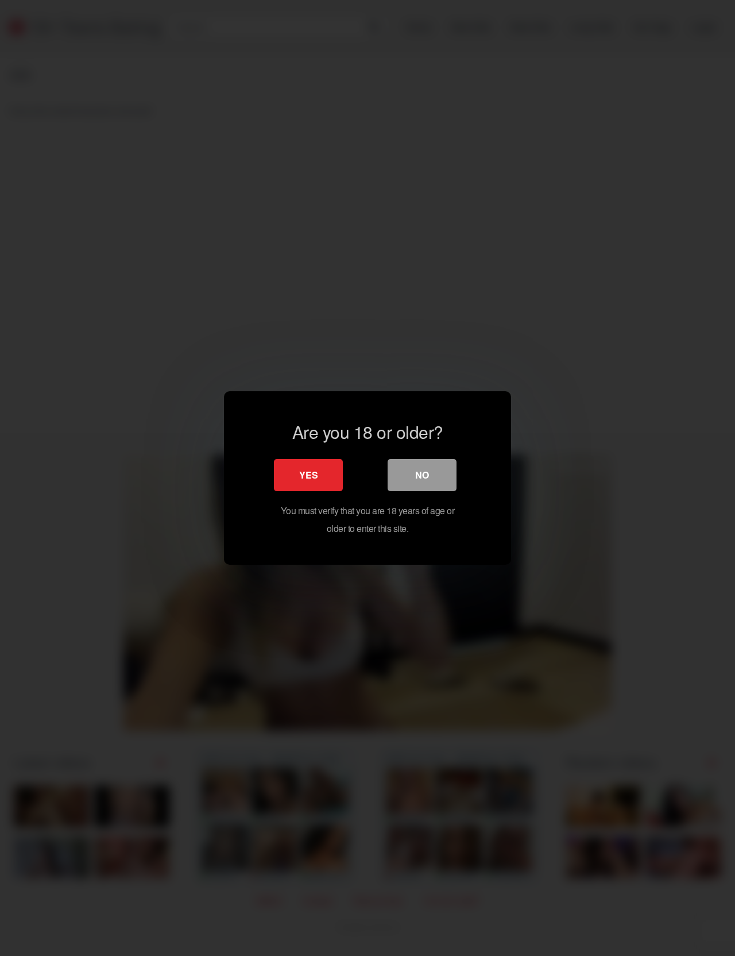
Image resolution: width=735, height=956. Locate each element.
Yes (308, 474)
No (422, 474)
